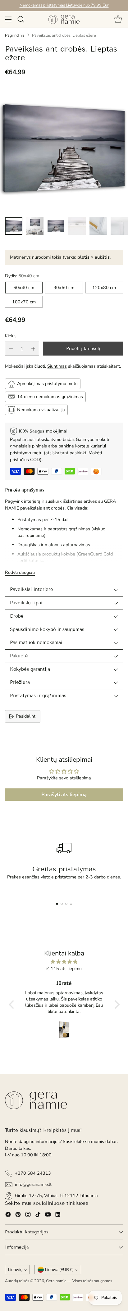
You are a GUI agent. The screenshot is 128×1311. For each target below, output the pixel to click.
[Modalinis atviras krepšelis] (118, 19)
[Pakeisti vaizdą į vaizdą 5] (98, 226)
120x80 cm (104, 287)
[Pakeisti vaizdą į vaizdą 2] (34, 226)
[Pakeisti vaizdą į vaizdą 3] (56, 226)
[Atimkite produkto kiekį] (10, 348)
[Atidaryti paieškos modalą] (20, 19)
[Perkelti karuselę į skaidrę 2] (62, 904)
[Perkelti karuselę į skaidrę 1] (57, 904)
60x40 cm (23, 287)
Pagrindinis (15, 35)
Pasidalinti (26, 716)
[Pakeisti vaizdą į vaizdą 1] (13, 226)
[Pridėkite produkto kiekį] (33, 348)
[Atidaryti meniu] (8, 19)
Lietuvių (15, 1269)
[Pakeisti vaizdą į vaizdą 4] (77, 226)
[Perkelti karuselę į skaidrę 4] (71, 904)
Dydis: (22, 276)
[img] (64, 961)
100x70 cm (24, 302)
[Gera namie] (64, 19)
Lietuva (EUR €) (59, 1269)
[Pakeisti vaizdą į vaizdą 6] (119, 226)
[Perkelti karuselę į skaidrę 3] (66, 904)
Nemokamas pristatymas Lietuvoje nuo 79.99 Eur (64, 5)
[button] (12, 1004)
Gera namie (56, 1281)
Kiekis (10, 336)
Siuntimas (57, 366)
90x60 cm (63, 287)
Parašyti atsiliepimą (64, 794)
